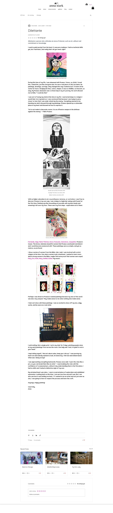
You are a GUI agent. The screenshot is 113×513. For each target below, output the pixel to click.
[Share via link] (40, 435)
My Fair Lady (76, 467)
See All (91, 448)
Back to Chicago (27, 467)
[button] (93, 7)
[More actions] (84, 26)
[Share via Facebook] (29, 435)
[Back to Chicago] (31, 458)
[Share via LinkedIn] (36, 435)
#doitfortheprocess (53, 467)
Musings (39, 15)
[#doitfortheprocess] (56, 458)
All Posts (22, 15)
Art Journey (31, 15)
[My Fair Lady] (81, 458)
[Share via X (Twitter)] (32, 435)
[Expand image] (56, 131)
